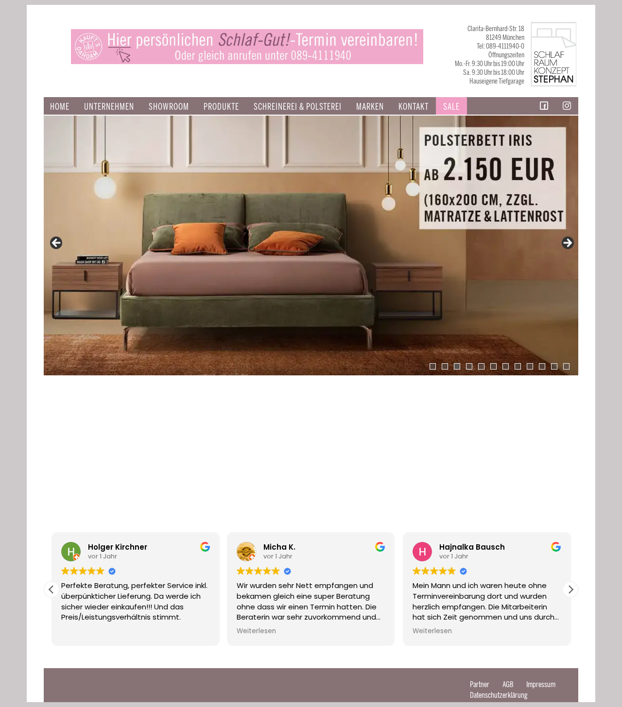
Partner (479, 684)
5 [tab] (481, 366)
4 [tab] (469, 366)
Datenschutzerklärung (499, 695)
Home (59, 106)
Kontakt (413, 106)
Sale (451, 106)
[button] (570, 589)
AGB (507, 684)
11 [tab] (554, 366)
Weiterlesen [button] (256, 631)
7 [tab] (505, 366)
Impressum (540, 684)
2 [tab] (445, 366)
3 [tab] (457, 366)
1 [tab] (433, 366)
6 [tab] (493, 366)
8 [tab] (518, 366)
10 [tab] (542, 366)
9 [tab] (530, 366)
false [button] (57, 243)
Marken (370, 106)
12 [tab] (566, 366)
